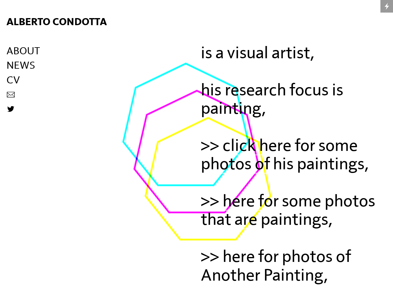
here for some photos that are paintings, (288, 210)
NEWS (20, 65)
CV (13, 80)
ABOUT (23, 51)
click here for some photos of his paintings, (284, 155)
